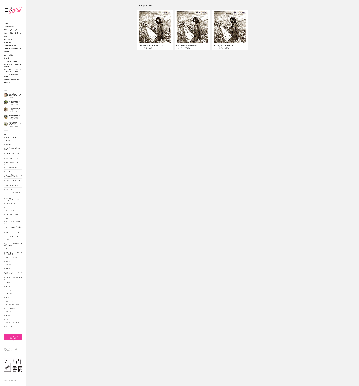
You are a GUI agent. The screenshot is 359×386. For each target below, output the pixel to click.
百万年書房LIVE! (13, 380)
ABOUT (6, 23)
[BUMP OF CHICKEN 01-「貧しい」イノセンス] (230, 27)
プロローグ (9, 218)
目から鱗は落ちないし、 (10, 26)
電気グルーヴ (9, 326)
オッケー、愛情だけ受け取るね (12, 33)
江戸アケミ (9, 293)
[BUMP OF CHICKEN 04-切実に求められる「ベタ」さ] (155, 27)
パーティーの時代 (11, 203)
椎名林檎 (8, 290)
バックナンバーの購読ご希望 (12, 79)
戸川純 (8, 268)
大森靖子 (8, 265)
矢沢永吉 (8, 312)
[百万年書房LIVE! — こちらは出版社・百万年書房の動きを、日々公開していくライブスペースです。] (13, 10)
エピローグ (9, 189)
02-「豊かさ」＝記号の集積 (187, 46)
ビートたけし (9, 207)
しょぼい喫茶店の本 (9, 55)
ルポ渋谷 (8, 239)
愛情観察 (6, 52)
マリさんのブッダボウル (10, 61)
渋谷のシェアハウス (11, 301)
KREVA (8, 140)
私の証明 (6, 58)
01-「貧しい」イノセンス (223, 46)
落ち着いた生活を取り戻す (13, 323)
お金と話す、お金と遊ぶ (12, 158)
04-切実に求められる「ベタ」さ (151, 46)
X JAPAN (8, 144)
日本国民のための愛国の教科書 (12, 48)
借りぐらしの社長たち (12, 257)
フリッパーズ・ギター (12, 214)
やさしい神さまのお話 (10, 45)
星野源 (8, 282)
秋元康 (8, 319)
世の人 (5, 36)
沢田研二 (8, 297)
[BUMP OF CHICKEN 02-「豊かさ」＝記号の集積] (192, 27)
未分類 (8, 286)
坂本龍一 (8, 261)
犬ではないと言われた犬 (10, 30)
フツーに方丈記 (8, 42)
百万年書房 (7, 82)
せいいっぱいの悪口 (9, 39)
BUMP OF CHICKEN (11, 137)
